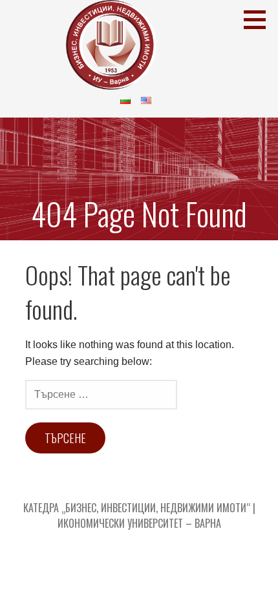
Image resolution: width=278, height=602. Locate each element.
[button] (259, 19)
